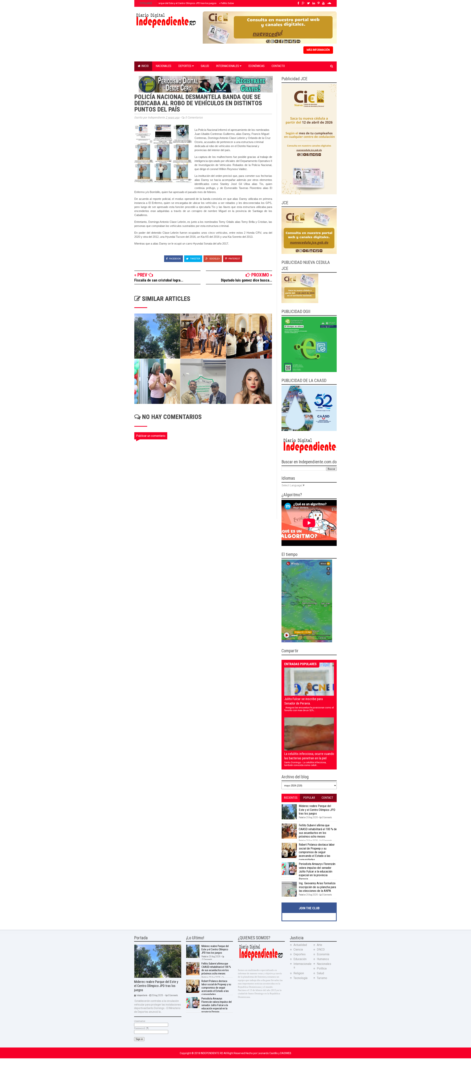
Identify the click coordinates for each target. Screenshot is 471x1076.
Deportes (185, 66)
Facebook (175, 258)
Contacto (278, 66)
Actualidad (300, 945)
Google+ (214, 258)
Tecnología (300, 978)
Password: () (141, 1028)
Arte (319, 945)
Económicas (256, 66)
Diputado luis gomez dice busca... (246, 280)
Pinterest (234, 258)
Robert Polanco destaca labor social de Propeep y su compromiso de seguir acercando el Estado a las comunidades (317, 852)
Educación (300, 959)
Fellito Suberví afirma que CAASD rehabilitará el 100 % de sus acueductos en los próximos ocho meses (318, 830)
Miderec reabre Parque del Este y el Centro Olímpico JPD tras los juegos (177, 3)
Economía (323, 954)
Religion (298, 973)
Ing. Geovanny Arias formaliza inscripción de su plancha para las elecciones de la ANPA (317, 887)
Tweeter (195, 258)
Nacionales (163, 66)
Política (322, 968)
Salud (205, 66)
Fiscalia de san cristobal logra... (158, 280)
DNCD (321, 949)
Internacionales (228, 66)
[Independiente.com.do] (261, 960)
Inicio (145, 66)
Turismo (322, 978)
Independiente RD (212, 1053)
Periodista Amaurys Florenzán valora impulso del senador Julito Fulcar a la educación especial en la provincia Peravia (317, 871)
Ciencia (298, 949)
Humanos (323, 959)
